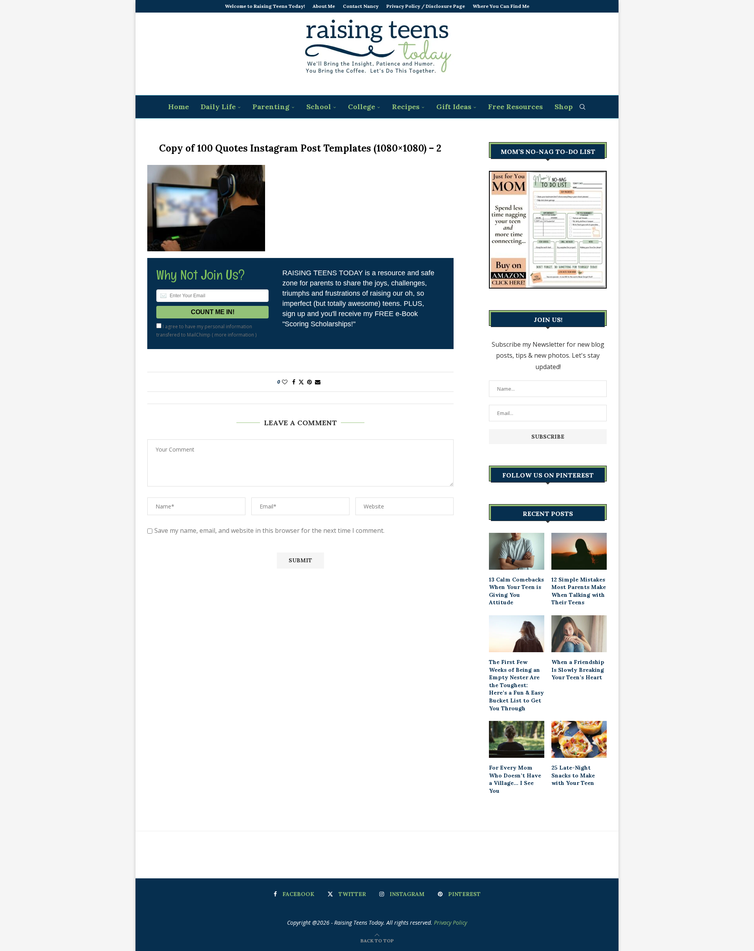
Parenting (271, 106)
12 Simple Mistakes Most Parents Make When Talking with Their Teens (578, 591)
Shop (564, 106)
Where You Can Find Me (501, 6)
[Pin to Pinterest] (309, 382)
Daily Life (218, 106)
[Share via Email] (317, 382)
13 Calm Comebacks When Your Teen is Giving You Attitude (516, 591)
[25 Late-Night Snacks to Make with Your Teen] (579, 739)
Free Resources (515, 106)
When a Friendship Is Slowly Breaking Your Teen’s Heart (577, 669)
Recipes (405, 106)
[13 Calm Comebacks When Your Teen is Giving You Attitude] (516, 551)
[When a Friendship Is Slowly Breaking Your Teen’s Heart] (579, 633)
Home (178, 106)
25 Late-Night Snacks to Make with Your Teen (573, 775)
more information (234, 334)
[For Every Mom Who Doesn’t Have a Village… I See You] (516, 739)
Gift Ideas (453, 106)
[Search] (582, 106)
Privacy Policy (450, 922)
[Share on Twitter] (301, 382)
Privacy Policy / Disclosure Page (425, 6)
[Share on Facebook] (293, 382)
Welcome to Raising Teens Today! (265, 6)
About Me (324, 6)
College (361, 106)
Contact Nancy (361, 6)
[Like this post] (284, 382)
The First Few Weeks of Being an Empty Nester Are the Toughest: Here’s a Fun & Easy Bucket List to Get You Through (516, 685)
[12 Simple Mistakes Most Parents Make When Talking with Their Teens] (579, 551)
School (318, 106)
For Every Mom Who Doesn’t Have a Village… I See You (515, 779)
